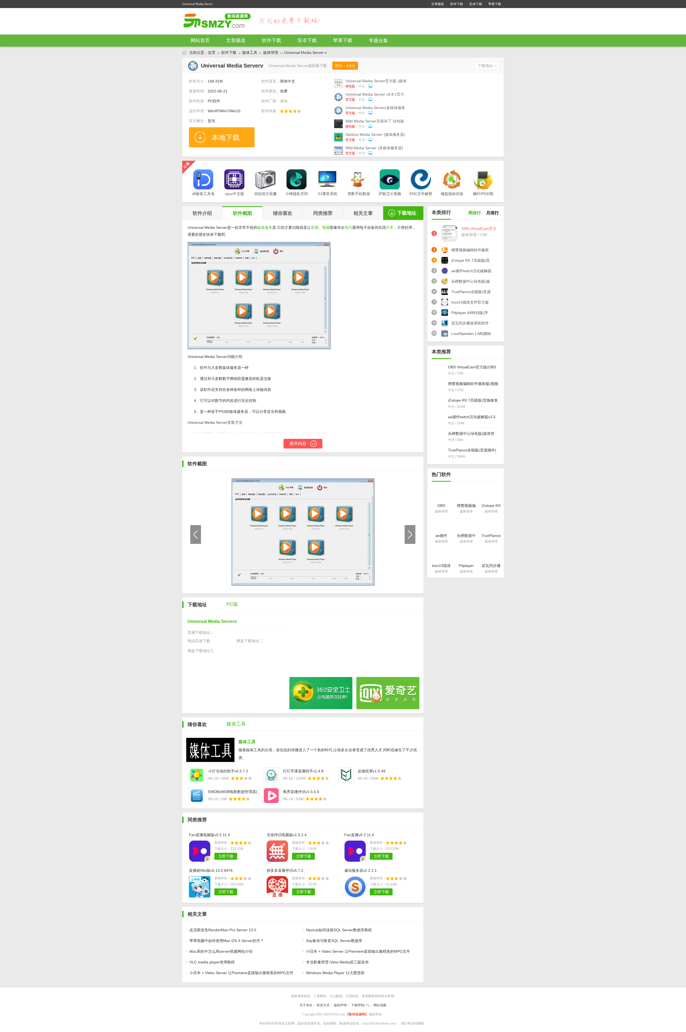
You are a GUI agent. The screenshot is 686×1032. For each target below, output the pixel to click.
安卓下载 (475, 4)
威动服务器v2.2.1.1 (360, 870)
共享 (389, 227)
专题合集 (378, 40)
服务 (268, 227)
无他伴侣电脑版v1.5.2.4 (287, 835)
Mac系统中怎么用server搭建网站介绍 (220, 951)
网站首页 (200, 40)
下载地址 (485, 65)
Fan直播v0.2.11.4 (359, 835)
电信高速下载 (199, 641)
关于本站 (306, 1005)
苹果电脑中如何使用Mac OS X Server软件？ (226, 940)
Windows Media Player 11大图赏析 (335, 973)
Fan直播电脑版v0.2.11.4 (209, 835)
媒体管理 (270, 52)
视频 (326, 227)
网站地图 (380, 1005)
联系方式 (323, 1005)
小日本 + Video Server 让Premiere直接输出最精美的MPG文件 (358, 951)
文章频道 (437, 4)
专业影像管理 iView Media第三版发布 (337, 962)
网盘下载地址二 (250, 641)
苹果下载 (494, 4)
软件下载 (456, 4)
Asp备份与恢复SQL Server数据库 (334, 940)
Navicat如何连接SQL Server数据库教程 (339, 930)
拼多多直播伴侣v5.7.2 (285, 870)
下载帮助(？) (360, 1005)
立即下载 (225, 856)
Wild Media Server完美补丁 (374, 121)
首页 (211, 52)
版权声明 (340, 1005)
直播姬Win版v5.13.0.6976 (211, 870)
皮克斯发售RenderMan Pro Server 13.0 (222, 930)
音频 (314, 227)
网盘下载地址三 (201, 651)
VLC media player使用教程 (212, 962)
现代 (348, 227)
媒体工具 (249, 52)
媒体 (261, 227)
